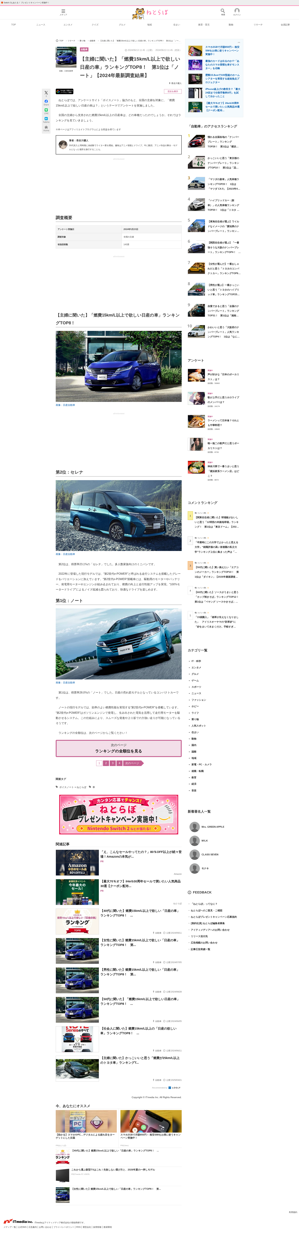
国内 (194, 745)
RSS (78, 1227)
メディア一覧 (9, 1227)
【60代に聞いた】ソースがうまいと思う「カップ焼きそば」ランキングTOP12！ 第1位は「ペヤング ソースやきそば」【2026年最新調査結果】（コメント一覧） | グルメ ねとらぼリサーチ (218, 601)
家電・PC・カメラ (202, 764)
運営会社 (87, 1227)
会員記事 (285, 24)
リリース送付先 (198, 936)
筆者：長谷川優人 (78, 140)
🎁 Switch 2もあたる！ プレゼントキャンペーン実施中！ (25, 3)
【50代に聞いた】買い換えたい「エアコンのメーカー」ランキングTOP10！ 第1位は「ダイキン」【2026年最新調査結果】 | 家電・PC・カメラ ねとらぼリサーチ (217, 576)
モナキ (205, 868)
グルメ (122, 24)
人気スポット (199, 725)
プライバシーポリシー (64, 1227)
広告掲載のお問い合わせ (203, 942)
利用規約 (293, 1212)
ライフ (195, 712)
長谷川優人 (176, 83)
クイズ (95, 24)
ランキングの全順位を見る (118, 751)
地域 (149, 24)
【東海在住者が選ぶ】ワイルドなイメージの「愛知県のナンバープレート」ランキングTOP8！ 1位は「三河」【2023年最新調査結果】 (223, 231)
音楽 (194, 790)
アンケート (196, 360)
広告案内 (33, 1227)
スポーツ (196, 687)
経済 (194, 783)
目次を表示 (173, 91)
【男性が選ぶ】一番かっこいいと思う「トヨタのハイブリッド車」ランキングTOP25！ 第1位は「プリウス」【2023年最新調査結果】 (225, 294)
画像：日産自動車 (66, 71)
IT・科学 (196, 661)
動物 (231, 24)
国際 (194, 751)
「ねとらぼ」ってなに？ (203, 903)
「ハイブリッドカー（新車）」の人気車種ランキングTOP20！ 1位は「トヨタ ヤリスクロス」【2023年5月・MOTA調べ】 (223, 210)
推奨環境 (107, 1227)
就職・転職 (198, 771)
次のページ (132, 763)
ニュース (40, 24)
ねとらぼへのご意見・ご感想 (205, 910)
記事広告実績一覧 (199, 949)
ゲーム (195, 680)
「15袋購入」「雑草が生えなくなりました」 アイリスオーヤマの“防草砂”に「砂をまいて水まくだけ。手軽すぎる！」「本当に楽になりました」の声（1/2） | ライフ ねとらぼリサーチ (217, 626)
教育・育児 (204, 24)
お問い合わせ (45, 1227)
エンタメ (68, 24)
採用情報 (97, 1227)
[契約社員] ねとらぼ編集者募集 (206, 923)
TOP (13, 24)
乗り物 (195, 719)
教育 (194, 777)
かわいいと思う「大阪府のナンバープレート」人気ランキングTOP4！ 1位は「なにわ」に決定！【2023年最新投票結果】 (224, 337)
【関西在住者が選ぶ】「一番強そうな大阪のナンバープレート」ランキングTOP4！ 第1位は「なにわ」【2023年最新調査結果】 (224, 252)
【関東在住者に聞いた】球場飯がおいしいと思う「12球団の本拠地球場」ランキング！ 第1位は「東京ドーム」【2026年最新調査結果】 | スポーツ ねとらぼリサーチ (217, 527)
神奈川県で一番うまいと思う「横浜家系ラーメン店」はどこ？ (223, 471)
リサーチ (258, 24)
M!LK (205, 840)
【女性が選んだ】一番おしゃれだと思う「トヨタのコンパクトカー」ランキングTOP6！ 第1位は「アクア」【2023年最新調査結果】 (225, 273)
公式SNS (22, 1227)
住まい (176, 24)
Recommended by (160, 1088)
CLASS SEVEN (210, 854)
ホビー (195, 706)
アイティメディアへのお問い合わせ (209, 929)
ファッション (199, 699)
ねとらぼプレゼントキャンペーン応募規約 (212, 916)
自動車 (84, 49)
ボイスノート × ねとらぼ (72, 787)
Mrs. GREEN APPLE (213, 826)
